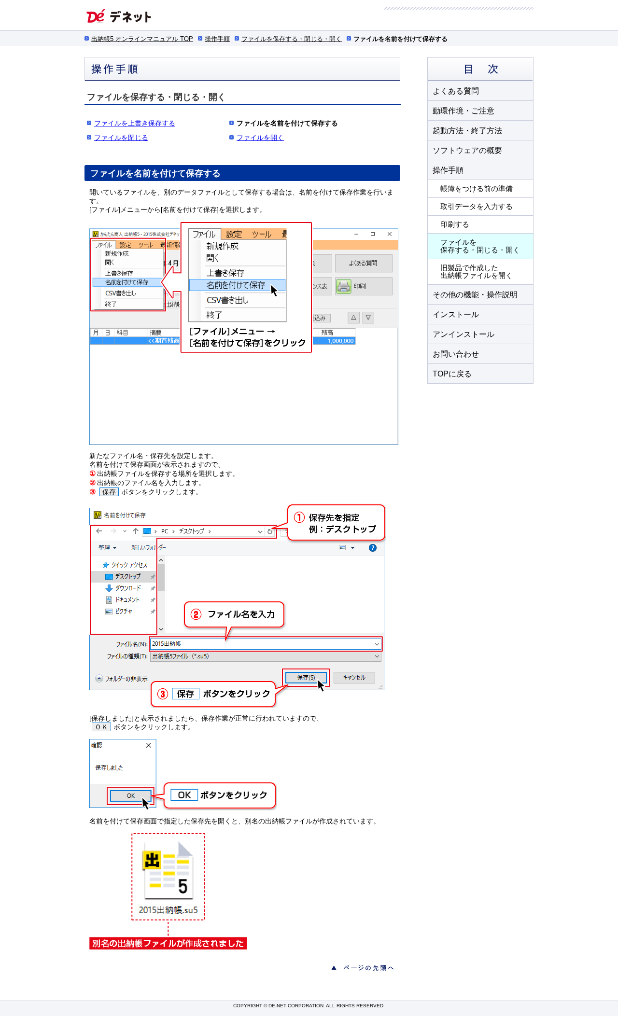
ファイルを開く (260, 137)
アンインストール (463, 334)
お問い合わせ (456, 354)
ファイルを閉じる (121, 137)
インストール (456, 314)
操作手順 (217, 38)
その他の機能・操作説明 (475, 295)
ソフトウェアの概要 (467, 150)
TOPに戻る (452, 374)
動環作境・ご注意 (463, 111)
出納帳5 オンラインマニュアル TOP (142, 38)
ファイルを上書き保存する (134, 123)
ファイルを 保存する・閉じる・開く (480, 246)
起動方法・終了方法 (467, 130)
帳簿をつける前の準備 (476, 188)
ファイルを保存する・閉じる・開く (291, 38)
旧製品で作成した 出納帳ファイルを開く (476, 271)
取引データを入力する (476, 206)
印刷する (454, 224)
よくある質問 (456, 91)
